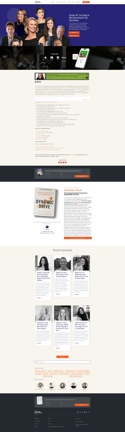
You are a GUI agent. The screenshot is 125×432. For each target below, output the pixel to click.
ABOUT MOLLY (58, 2)
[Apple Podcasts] (45, 57)
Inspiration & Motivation (83, 371)
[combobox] (62, 361)
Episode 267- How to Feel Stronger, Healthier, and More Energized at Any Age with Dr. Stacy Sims (62, 326)
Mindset (46, 373)
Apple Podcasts (45, 59)
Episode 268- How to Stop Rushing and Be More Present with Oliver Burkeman (42, 325)
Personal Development (77, 373)
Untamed (39, 135)
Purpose (87, 373)
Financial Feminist (79, 89)
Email (61, 173)
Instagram (52, 102)
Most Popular (54, 373)
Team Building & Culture (76, 376)
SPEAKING (53, 2)
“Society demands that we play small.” (47, 98)
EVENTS (72, 2)
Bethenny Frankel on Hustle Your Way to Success (48, 149)
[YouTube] (51, 57)
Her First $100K (64, 87)
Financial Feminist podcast (43, 131)
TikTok (56, 102)
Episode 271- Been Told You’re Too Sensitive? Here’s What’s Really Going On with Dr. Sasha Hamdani (43, 276)
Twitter (42, 102)
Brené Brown (40, 139)
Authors (50, 371)
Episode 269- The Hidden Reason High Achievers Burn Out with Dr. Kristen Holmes (81, 275)
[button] (35, 82)
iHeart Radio (64, 61)
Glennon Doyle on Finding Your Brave (45, 146)
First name (47, 173)
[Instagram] (87, 412)
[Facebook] (78, 412)
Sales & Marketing (47, 376)
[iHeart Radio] (64, 57)
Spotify (58, 59)
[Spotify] (58, 57)
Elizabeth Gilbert (41, 137)
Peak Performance (64, 373)
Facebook (46, 102)
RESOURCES (78, 2)
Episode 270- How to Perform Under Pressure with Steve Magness (62, 274)
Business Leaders (59, 371)
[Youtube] (85, 412)
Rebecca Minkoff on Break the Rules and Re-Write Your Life (50, 148)
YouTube (51, 59)
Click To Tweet (84, 99)
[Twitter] (80, 412)
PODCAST (64, 2)
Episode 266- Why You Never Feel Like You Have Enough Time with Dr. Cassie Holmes (81, 325)
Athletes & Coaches (40, 371)
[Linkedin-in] (82, 412)
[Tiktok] (89, 412)
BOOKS (68, 2)
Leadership (38, 373)
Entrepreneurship (70, 371)
